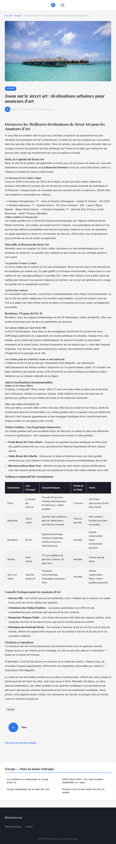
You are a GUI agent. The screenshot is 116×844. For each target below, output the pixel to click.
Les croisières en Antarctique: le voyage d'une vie (27, 781)
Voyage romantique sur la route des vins (28, 789)
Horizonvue (13, 817)
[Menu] (63, 5)
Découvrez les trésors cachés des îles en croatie (83, 791)
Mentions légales (13, 826)
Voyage (17, 15)
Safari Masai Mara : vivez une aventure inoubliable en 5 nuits (82, 781)
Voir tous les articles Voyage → (22, 742)
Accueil (8, 15)
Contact (29, 826)
